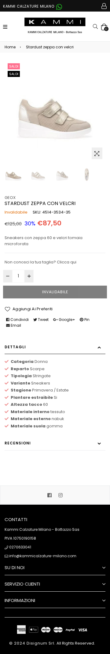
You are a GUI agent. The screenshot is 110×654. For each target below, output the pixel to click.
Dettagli (15, 347)
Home (10, 47)
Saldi (13, 66)
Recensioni (18, 443)
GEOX (10, 197)
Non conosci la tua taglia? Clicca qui (40, 262)
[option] (13, 175)
